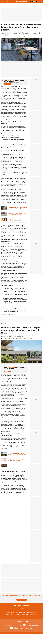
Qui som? (8, 616)
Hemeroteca (35, 614)
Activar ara (7, 371)
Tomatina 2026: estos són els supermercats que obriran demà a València (17, 465)
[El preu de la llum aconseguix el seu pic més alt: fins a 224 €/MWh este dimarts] (4, 459)
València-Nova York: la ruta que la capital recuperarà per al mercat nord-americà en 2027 (17, 454)
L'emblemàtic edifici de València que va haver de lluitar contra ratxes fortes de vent (17, 214)
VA (10, 1)
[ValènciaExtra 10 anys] (21, 1)
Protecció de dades (19, 616)
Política (17, 612)
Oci (35, 612)
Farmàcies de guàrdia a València (15, 614)
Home (2, 323)
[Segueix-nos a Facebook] (5, 1)
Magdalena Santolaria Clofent (5, 338)
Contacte (4, 616)
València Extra (3, 36)
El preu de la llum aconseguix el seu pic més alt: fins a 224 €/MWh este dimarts (17, 460)
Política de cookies (26, 616)
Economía (20, 612)
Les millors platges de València (27, 614)
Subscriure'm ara (21, 599)
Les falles (7, 614)
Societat (24, 612)
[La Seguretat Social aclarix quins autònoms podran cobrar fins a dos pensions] (4, 219)
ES (12, 1)
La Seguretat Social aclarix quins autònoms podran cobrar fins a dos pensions (16, 220)
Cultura (28, 612)
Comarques (12, 612)
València (2, 22)
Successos (32, 612)
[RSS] (9, 1)
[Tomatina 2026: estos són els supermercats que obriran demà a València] (4, 465)
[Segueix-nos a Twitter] (6, 1)
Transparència (38, 616)
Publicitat (32, 616)
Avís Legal (12, 616)
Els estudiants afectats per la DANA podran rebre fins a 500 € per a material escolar (17, 208)
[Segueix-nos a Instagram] (7, 1)
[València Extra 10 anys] (21, 606)
